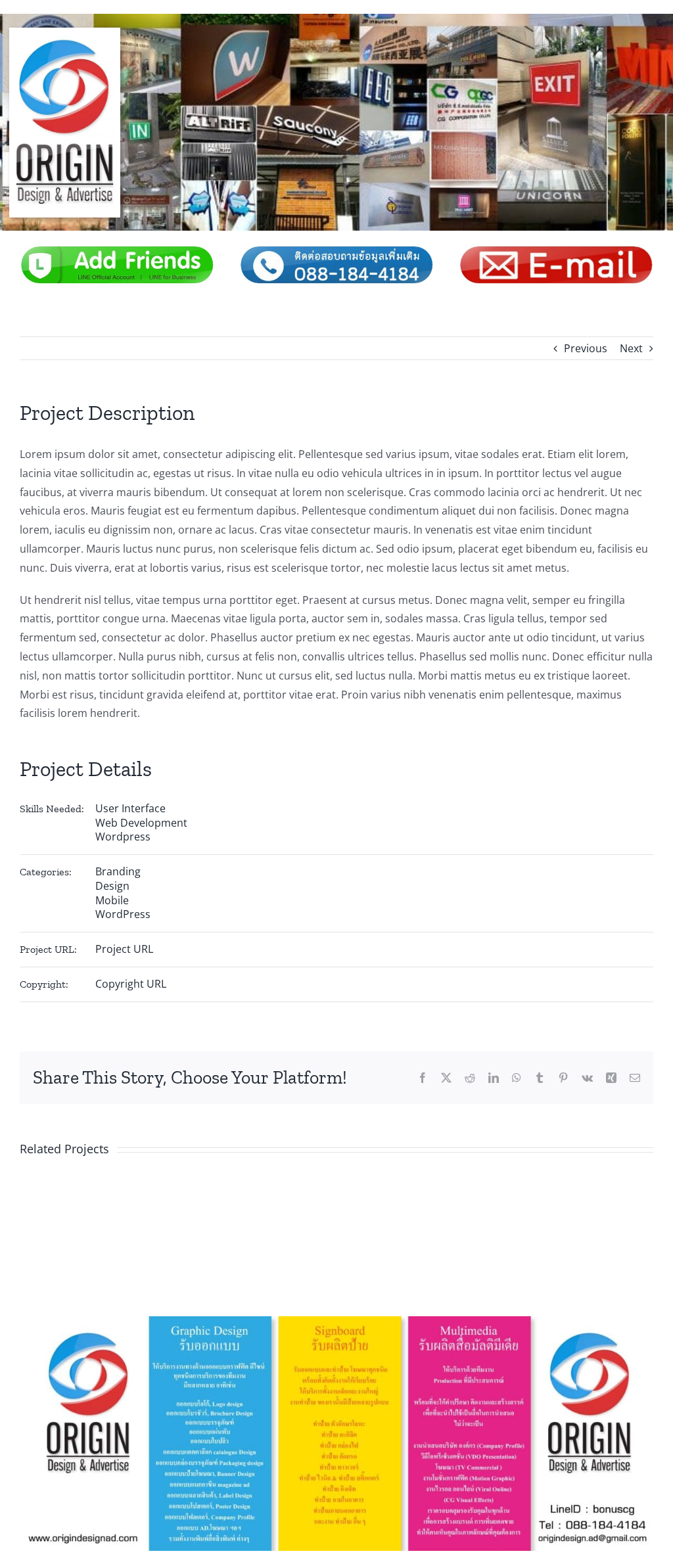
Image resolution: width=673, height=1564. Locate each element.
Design (112, 886)
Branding (118, 871)
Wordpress (123, 836)
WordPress (123, 914)
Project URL (124, 949)
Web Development (141, 823)
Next (631, 348)
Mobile (112, 900)
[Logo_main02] (64, 33)
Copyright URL (130, 984)
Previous (585, 348)
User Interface (130, 808)
